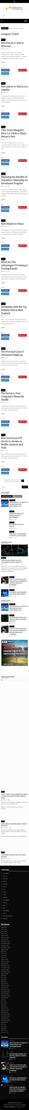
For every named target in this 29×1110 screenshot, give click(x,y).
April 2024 (4, 981)
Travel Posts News (7, 677)
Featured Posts (6, 542)
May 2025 (4, 955)
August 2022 (4, 1022)
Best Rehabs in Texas (12, 223)
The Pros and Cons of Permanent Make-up (12, 353)
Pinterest (23, 70)
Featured (5, 884)
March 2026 (4, 935)
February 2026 (5, 937)
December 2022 (5, 1014)
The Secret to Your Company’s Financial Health (12, 396)
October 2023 (5, 994)
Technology (12, 500)
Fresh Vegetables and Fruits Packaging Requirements (16, 515)
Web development (7, 916)
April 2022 (4, 1030)
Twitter (14, 70)
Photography (6, 900)
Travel (3, 40)
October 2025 (5, 945)
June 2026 (4, 929)
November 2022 (5, 1016)
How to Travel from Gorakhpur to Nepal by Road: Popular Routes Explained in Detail (14, 796)
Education (5, 878)
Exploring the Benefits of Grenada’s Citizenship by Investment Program (14, 180)
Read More (3, 62)
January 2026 (4, 939)
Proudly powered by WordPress (12, 1104)
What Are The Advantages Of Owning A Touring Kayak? (14, 265)
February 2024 (5, 985)
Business (12, 511)
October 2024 (5, 969)
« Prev (7, 480)
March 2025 (4, 959)
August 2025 (4, 949)
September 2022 (5, 1020)
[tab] (6, 496)
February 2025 (5, 961)
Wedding (5, 918)
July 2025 (3, 951)
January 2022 (4, 1032)
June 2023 (4, 1002)
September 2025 (5, 947)
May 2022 (4, 1028)
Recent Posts (17, 496)
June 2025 (4, 953)
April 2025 (4, 957)
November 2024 (5, 967)
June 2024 (4, 977)
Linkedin (5, 73)
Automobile (6, 873)
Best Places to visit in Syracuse (12, 44)
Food (4, 889)
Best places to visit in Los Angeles (14, 88)
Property (5, 902)
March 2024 (4, 983)
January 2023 (4, 1012)
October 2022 (5, 1018)
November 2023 (5, 992)
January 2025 (4, 963)
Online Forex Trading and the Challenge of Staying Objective (17, 619)
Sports (4, 905)
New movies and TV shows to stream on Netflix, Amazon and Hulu (12, 442)
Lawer (4, 894)
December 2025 (5, 941)
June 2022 (4, 1026)
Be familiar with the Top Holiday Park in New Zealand (14, 310)
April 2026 (4, 933)
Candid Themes (20, 1106)
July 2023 (3, 1000)
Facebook (5, 70)
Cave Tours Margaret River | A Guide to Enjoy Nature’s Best (13, 133)
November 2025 (5, 943)
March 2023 (4, 1008)
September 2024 (5, 971)
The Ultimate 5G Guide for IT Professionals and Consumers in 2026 (18, 504)
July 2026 (3, 927)
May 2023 (4, 1004)
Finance (5, 886)
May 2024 (4, 979)
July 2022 (3, 1024)
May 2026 (4, 931)
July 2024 (3, 975)
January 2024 (4, 988)
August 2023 (4, 998)
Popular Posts (6, 496)
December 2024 (5, 965)
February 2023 (5, 1010)
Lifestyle (5, 897)
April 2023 (4, 1006)
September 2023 (5, 996)
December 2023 (5, 990)
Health (4, 892)
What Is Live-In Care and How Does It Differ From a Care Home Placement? (17, 1089)
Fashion (5, 881)
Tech (4, 908)
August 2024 (4, 973)
